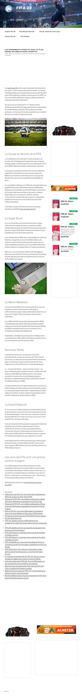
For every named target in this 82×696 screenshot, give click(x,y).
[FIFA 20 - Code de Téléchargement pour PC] (56, 233)
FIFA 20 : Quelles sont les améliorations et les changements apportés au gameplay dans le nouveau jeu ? (26, 523)
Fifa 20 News (25, 36)
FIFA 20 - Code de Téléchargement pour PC (68, 227)
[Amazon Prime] (63, 206)
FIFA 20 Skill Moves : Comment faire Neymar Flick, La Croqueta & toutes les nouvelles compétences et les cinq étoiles (25, 544)
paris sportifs (13, 88)
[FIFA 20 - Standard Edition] (56, 204)
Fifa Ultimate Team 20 (26, 31)
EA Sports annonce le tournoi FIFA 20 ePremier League (25, 516)
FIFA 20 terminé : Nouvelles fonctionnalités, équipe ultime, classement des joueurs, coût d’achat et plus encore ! (24, 551)
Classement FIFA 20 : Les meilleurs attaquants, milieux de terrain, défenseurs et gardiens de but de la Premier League (25, 506)
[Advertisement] (41, 17)
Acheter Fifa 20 (10, 31)
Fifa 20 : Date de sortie (13, 518)
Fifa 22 (24, 8)
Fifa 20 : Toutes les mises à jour (49, 31)
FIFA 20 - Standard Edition (68, 201)
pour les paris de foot (28, 209)
